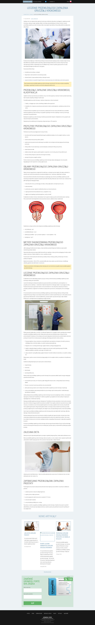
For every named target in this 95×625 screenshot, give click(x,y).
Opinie (33, 613)
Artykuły (60, 613)
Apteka (28, 613)
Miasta (54, 613)
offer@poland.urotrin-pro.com (47, 618)
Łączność (66, 613)
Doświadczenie (39, 613)
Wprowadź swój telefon (28, 593)
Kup (32, 603)
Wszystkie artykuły (47, 572)
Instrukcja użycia (47, 613)
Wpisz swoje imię (27, 587)
